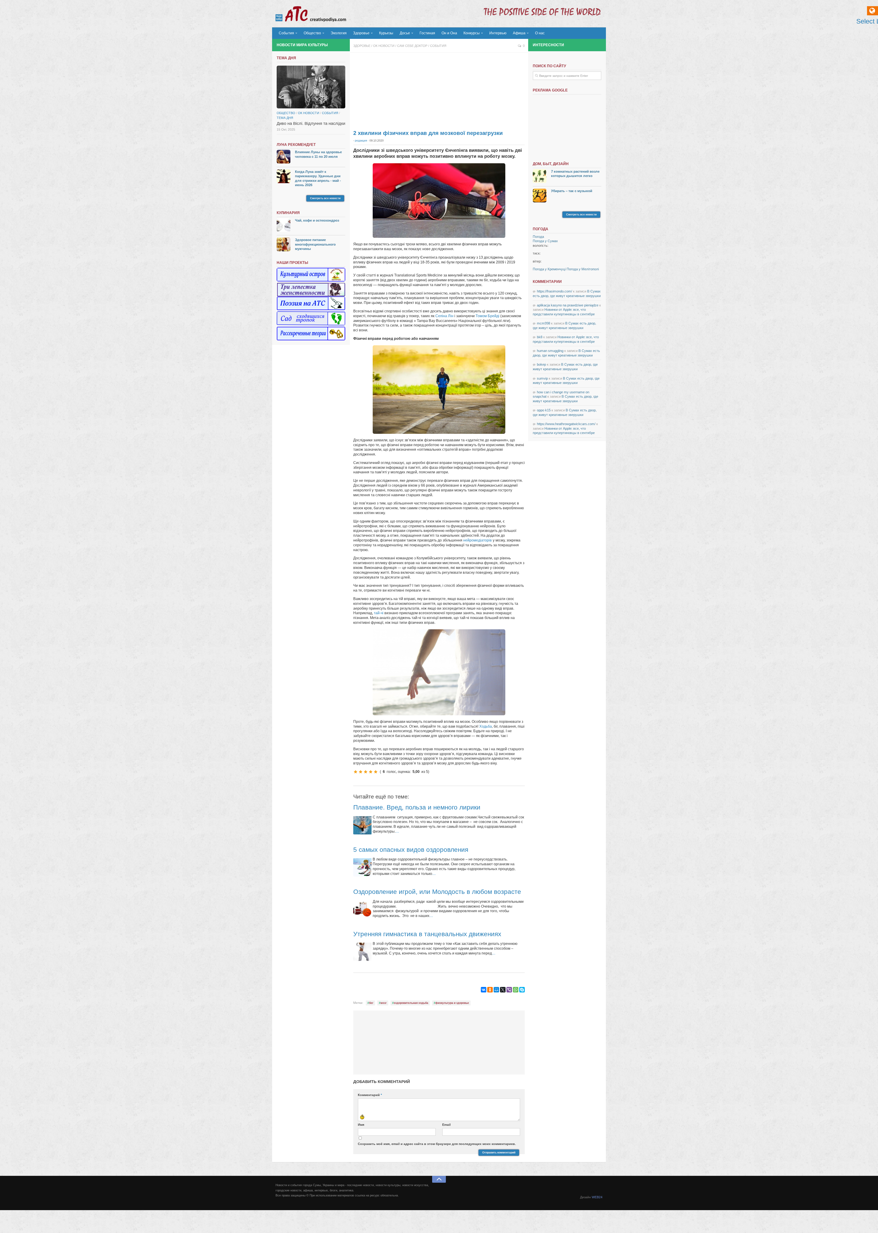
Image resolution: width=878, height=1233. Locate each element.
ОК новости (383, 46)
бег (371, 1003)
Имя (361, 1124)
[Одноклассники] (490, 989)
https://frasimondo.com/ (554, 291)
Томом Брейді (487, 316)
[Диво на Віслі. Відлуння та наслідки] (311, 87)
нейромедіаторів (477, 540)
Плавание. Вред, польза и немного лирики (416, 807)
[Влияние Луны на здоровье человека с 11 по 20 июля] (283, 157)
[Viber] (509, 989)
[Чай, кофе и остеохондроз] (283, 225)
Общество (312, 33)
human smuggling (550, 351)
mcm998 (543, 323)
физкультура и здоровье (452, 1003)
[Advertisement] (439, 89)
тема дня (285, 118)
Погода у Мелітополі (583, 269)
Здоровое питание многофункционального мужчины (315, 244)
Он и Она (449, 33)
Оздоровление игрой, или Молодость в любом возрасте (437, 891)
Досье (405, 33)
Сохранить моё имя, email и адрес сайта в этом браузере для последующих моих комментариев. (437, 1144)
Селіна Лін (444, 316)
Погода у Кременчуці (549, 269)
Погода (538, 237)
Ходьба (485, 726)
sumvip (542, 378)
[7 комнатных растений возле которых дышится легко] (539, 176)
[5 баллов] (375, 771)
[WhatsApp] (515, 989)
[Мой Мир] (496, 989)
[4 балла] (370, 771)
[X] (503, 989)
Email (446, 1124)
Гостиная (427, 33)
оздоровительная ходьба (411, 1003)
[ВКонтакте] (483, 989)
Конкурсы (471, 33)
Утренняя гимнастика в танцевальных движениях (427, 934)
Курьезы (386, 33)
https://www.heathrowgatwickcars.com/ (566, 424)
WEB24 (597, 1197)
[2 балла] (360, 771)
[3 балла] (365, 771)
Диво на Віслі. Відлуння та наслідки (311, 123)
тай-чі (378, 613)
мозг (383, 1003)
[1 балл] (355, 771)
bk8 (539, 337)
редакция (361, 140)
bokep (541, 364)
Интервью (497, 33)
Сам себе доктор (412, 46)
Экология (339, 33)
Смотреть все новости (325, 198)
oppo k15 (544, 410)
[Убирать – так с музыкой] (539, 196)
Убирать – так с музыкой (571, 191)
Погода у (545, 241)
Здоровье (361, 33)
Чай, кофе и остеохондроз (317, 220)
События (286, 33)
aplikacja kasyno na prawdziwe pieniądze (567, 305)
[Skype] (522, 989)
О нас (540, 33)
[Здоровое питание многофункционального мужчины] (283, 245)
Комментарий (370, 1095)
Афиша (519, 33)
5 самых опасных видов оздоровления (410, 849)
